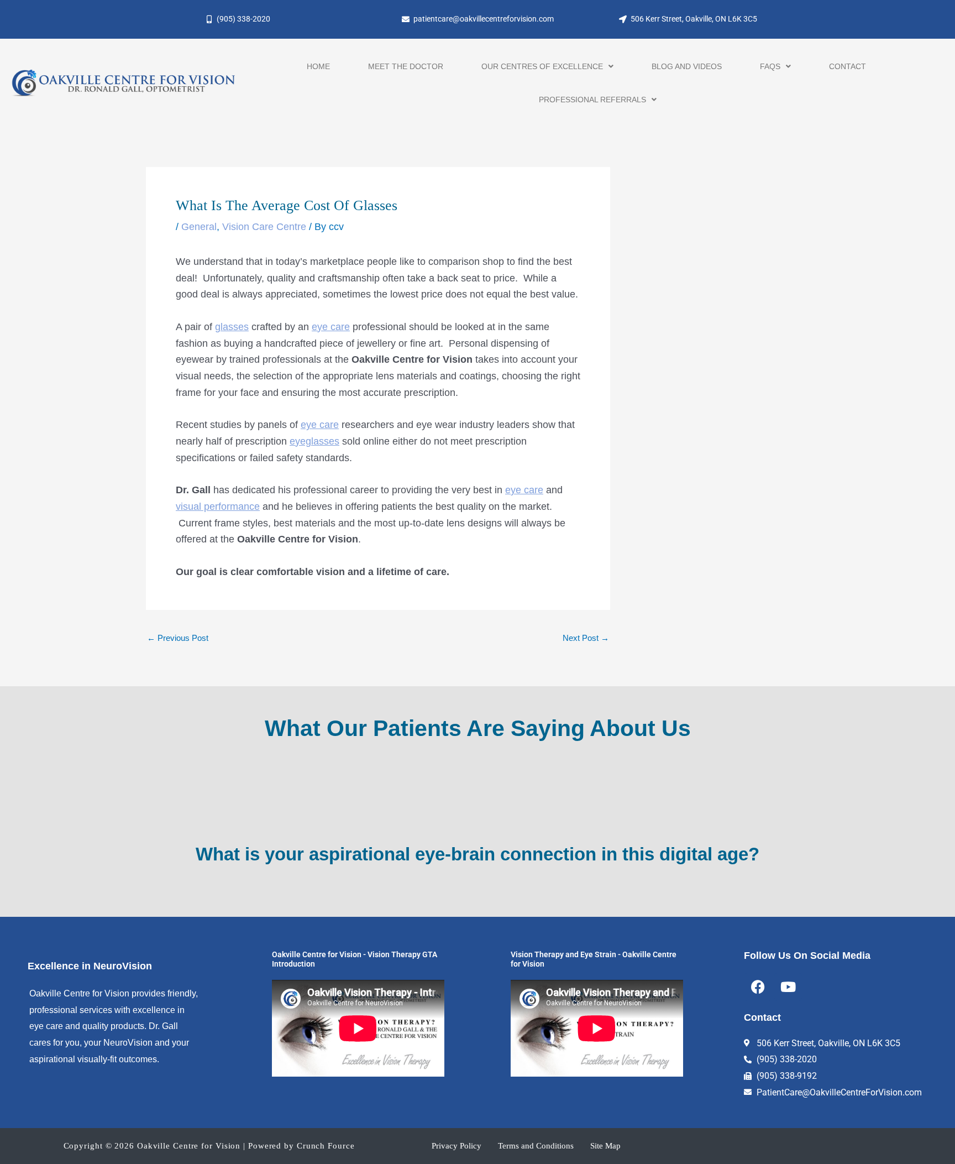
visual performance (218, 506)
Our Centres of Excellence (542, 66)
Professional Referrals (592, 99)
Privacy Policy (456, 1145)
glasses (232, 326)
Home (318, 66)
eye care (331, 326)
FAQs (770, 66)
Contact (847, 66)
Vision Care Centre (264, 226)
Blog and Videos (687, 66)
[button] (547, 66)
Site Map (605, 1145)
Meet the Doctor (405, 66)
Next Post (586, 638)
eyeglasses (314, 441)
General (199, 226)
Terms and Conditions (536, 1145)
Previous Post (177, 638)
